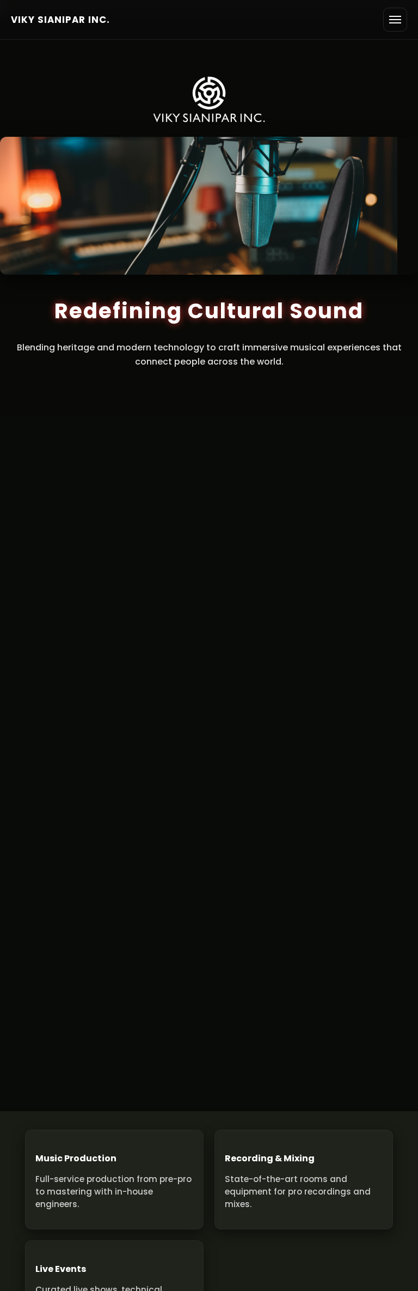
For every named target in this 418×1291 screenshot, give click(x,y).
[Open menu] (395, 20)
